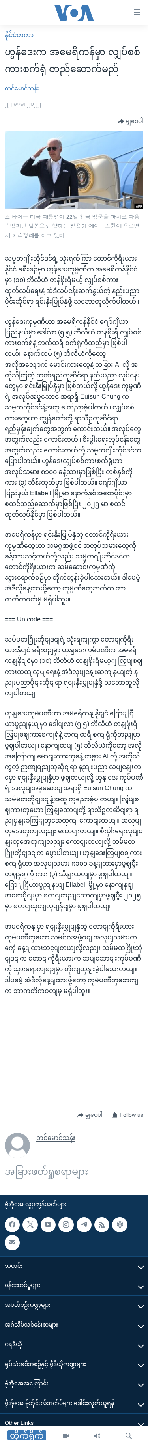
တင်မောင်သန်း (22, 88)
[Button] (130, 121)
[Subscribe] (12, 1242)
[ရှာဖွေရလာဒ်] (129, 1436)
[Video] (66, 1436)
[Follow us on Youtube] (48, 1224)
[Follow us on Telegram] (84, 1224)
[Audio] (97, 1436)
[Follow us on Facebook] (12, 1224)
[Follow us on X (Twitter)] (29, 1224)
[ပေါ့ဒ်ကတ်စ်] (119, 1224)
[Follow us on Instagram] (65, 1224)
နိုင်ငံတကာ (19, 35)
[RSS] (101, 1224)
